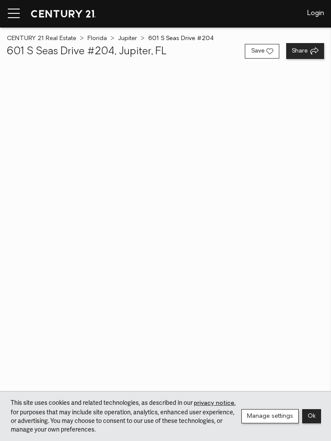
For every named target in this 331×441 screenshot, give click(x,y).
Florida (97, 38)
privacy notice (214, 403)
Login (315, 13)
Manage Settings (270, 416)
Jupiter (127, 38)
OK (311, 416)
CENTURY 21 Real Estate (41, 38)
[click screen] (165, 234)
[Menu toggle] (14, 14)
